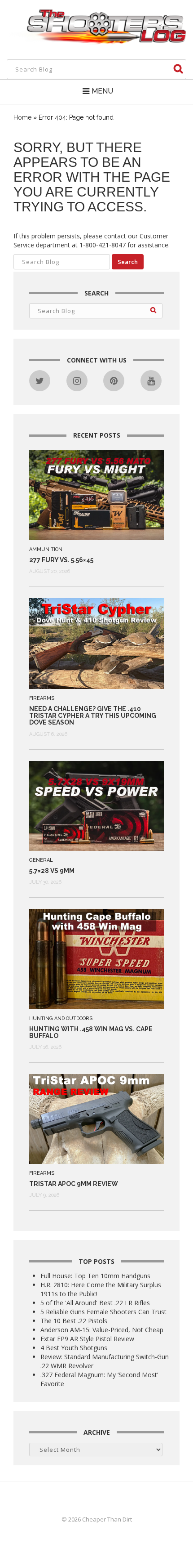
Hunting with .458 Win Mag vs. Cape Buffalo (91, 1032)
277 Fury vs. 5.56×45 (61, 560)
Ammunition (45, 549)
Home (22, 117)
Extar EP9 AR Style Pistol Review (87, 1338)
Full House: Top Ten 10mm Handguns (95, 1275)
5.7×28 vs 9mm (52, 870)
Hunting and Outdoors (60, 1018)
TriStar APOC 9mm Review (73, 1183)
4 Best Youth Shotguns (73, 1347)
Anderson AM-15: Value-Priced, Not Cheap (101, 1329)
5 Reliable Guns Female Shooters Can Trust (103, 1311)
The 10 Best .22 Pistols (73, 1320)
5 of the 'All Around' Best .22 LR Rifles (95, 1302)
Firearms (41, 698)
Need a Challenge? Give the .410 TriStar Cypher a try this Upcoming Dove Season (92, 715)
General (41, 860)
